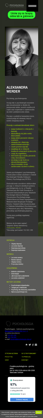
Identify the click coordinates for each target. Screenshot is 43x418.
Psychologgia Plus (12, 79)
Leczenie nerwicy (16, 257)
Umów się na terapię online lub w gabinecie (21, 14)
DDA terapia (15, 273)
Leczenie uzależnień (18, 278)
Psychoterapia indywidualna (20, 285)
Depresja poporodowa (18, 248)
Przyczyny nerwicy (17, 264)
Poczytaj (9, 356)
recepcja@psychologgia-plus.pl (20, 339)
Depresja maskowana (18, 250)
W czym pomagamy (29, 353)
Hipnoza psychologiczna (19, 292)
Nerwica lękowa (16, 259)
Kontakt (25, 360)
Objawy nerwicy (16, 262)
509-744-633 (12, 337)
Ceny (7, 360)
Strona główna (11, 353)
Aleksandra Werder (12, 82)
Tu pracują (22, 79)
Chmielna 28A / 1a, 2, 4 (16, 331)
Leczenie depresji (17, 246)
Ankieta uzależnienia (18, 271)
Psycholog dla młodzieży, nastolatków (23, 289)
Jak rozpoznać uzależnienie (20, 276)
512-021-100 (12, 335)
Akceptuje (38, 412)
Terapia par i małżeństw (19, 287)
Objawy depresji (16, 243)
